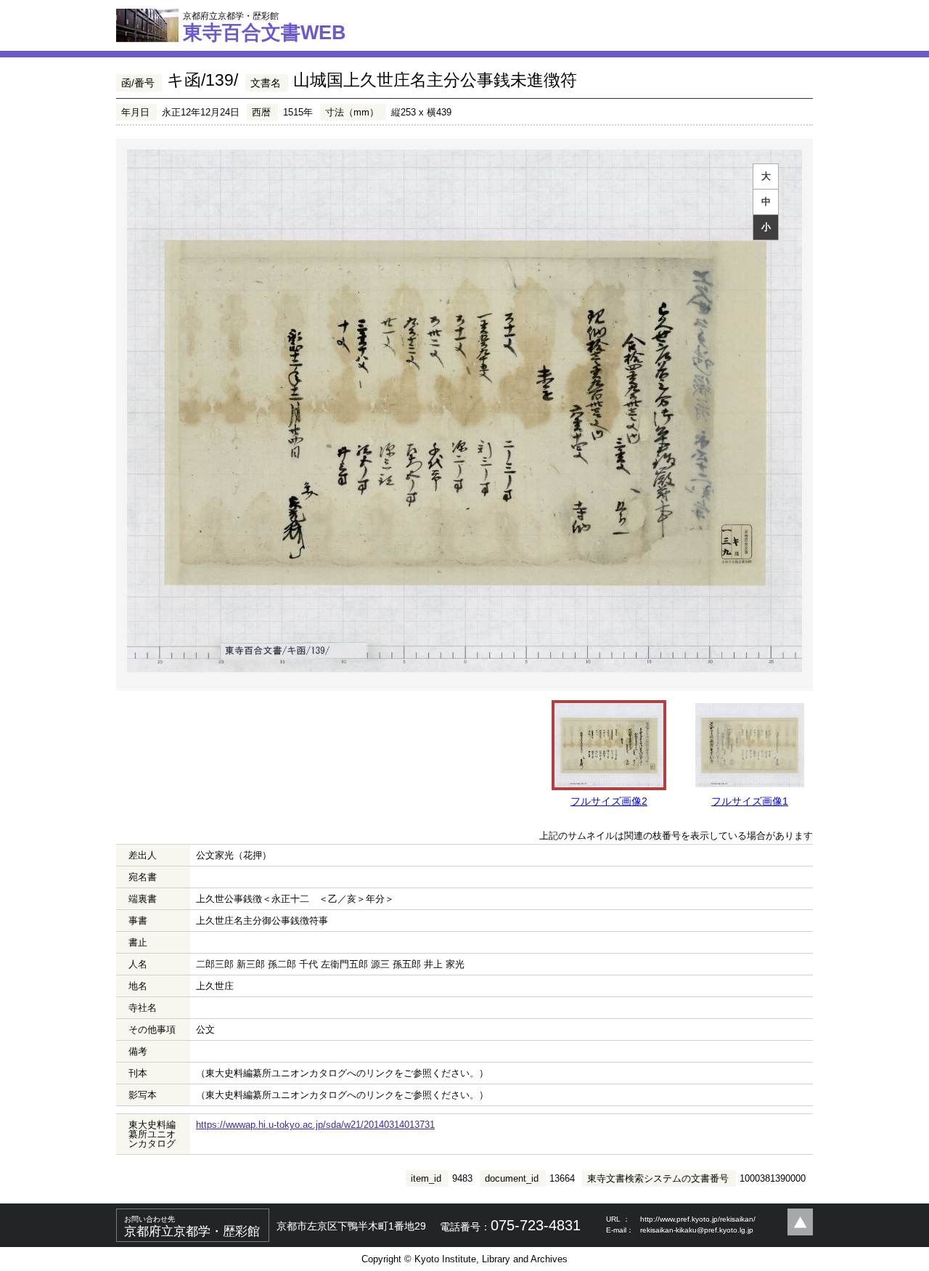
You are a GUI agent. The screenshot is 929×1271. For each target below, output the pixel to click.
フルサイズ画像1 (749, 801)
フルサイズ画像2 (608, 801)
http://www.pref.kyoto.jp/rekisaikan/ (698, 1219)
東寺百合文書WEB (264, 27)
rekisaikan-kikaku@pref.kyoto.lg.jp (696, 1230)
